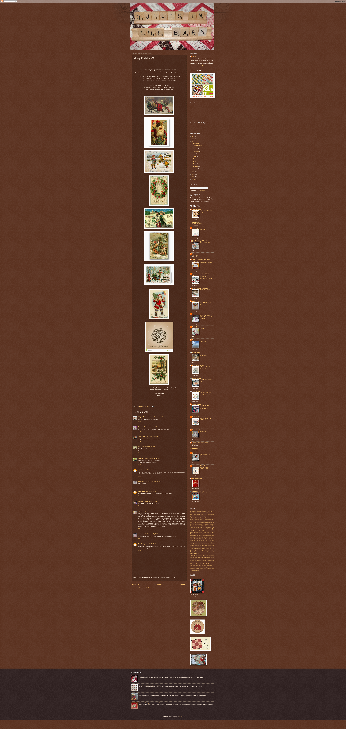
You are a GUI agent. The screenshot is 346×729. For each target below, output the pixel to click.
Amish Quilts (202, 512)
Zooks (197, 570)
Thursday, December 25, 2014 (156, 417)
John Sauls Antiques (198, 532)
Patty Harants (193, 543)
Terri (139, 446)
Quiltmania (192, 550)
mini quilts (208, 538)
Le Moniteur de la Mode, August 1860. (206, 367)
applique (202, 514)
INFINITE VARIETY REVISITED (201, 530)
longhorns (195, 537)
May (194, 159)
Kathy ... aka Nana (143, 417)
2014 (193, 141)
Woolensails (195, 339)
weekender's (192, 568)
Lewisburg (205, 535)
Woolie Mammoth (197, 478)
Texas (204, 563)
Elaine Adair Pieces (197, 314)
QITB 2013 (212, 546)
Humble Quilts (196, 352)
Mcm (139, 544)
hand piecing (197, 529)
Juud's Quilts (195, 327)
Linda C (194, 56)
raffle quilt (206, 551)
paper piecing (211, 542)
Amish (198, 512)
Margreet (140, 501)
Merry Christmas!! (197, 145)
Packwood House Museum (202, 542)
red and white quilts (199, 554)
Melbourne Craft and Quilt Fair (198, 538)
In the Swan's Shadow (198, 365)
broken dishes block (209, 517)
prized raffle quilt (201, 546)
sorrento (212, 560)
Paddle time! (203, 341)
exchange (206, 525)
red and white (211, 551)
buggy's (191, 519)
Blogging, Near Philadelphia (200, 442)
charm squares (203, 519)
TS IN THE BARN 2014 (203, 565)
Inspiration (211, 530)
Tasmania (209, 562)
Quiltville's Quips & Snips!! (199, 241)
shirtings (198, 557)
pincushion (206, 543)
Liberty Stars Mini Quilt (205, 493)
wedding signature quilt (208, 567)
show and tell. (211, 557)
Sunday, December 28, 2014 (148, 544)
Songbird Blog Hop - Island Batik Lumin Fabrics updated (205, 407)
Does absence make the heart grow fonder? (149, 685)
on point (194, 542)
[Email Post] (153, 406)
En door (202, 328)
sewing (207, 555)
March (195, 163)
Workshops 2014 (204, 568)
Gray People (195, 444)
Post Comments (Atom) (145, 588)
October (195, 149)
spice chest (192, 562)
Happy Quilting (196, 391)
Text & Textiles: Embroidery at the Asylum (206, 277)
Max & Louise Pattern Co (199, 466)
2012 (193, 174)
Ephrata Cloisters (196, 525)
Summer (202, 480)
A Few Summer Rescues (206, 262)
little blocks (210, 535)
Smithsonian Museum (201, 560)
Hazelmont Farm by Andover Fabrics (204, 468)
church (209, 520)
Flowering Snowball (197, 223)
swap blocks (204, 562)
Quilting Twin (195, 301)
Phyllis (140, 511)
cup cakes (207, 522)
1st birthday (192, 511)
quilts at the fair (205, 550)
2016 (193, 136)
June (194, 156)
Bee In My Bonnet (197, 417)
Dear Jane (212, 522)
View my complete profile (196, 66)
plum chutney (208, 545)
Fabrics (210, 525)
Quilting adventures (197, 453)
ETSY (202, 525)
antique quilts (196, 514)
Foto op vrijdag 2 (204, 229)
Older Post (183, 584)
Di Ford (204, 524)
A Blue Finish (203, 431)
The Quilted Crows (194, 565)
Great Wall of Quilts (204, 527)
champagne (196, 519)
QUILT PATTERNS (194, 548)
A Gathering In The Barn (201, 511)
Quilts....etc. (195, 222)
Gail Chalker (196, 527)
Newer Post (136, 584)
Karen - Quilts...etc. (143, 436)
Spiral (193, 254)
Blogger (181, 716)
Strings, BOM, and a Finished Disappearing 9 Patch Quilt (206, 317)
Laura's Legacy (199, 535)
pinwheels (202, 545)
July (194, 154)
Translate (202, 190)
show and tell (204, 557)
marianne (140, 534)
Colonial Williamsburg (200, 522)
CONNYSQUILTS (196, 228)
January (195, 169)
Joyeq (139, 491)
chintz (197, 520)
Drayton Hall (208, 524)
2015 (193, 139)
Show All (212, 503)
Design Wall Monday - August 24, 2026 (205, 290)
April (194, 161)
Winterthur (198, 568)
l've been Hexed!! (143, 694)
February (195, 166)
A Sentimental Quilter (198, 491)
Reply (139, 421)
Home (159, 584)
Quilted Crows (211, 548)
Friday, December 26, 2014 (150, 426)
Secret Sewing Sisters (200, 555)
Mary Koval (211, 537)
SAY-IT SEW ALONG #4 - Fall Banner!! (206, 419)
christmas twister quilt (203, 520)
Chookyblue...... (142, 481)
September (196, 151)
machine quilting (202, 537)
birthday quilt (193, 517)
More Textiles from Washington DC (204, 354)
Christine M (141, 458)
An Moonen (208, 512)
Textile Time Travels (197, 404)
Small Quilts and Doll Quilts (200, 288)
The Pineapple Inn (210, 563)
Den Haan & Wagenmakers (196, 524)
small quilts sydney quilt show (203, 558)
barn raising (211, 516)
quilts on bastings (199, 551)
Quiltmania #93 (198, 550)
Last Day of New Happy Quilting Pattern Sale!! (205, 393)
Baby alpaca (208, 514)
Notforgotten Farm (197, 378)
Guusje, (140, 426)
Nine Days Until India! (205, 242)
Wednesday (195, 255)
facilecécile (195, 448)
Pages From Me (196, 430)
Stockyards (198, 562)
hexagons (203, 529)
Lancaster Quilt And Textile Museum (202, 533)
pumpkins (207, 546)
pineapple (197, 545)
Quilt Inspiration (196, 209)
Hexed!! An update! (143, 676)
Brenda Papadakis (201, 517)
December (196, 143)
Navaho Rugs (197, 540)
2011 (193, 177)
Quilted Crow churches (203, 548)
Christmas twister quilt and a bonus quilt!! (149, 703)
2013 (193, 172)
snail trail (209, 560)
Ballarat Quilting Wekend (203, 516)
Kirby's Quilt (206, 532)
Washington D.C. (198, 567)
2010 (193, 179)
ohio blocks (206, 540)
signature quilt (193, 558)
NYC (202, 540)
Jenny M (140, 469)
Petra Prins (200, 543)
